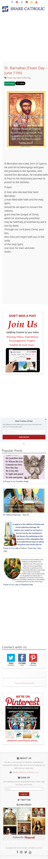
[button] (24, 421)
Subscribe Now (24, 437)
